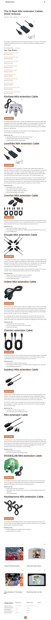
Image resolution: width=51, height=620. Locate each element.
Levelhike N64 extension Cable (11, 57)
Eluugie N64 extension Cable (10, 65)
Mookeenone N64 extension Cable (12, 91)
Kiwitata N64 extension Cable (11, 52)
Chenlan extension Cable (10, 74)
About (16, 608)
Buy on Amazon (9, 118)
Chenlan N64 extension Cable (11, 61)
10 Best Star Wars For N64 (34, 592)
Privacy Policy (18, 605)
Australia (28, 610)
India (27, 612)
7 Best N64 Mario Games (33, 566)
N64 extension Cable (9, 83)
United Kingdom (30, 605)
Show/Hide (17, 48)
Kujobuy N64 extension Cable (11, 78)
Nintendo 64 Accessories (23, 17)
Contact (17, 612)
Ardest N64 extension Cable (10, 70)
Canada (28, 608)
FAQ (16, 610)
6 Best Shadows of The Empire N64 (13, 592)
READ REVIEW (9, 54)
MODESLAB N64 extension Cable (11, 87)
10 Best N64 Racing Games (12, 566)
